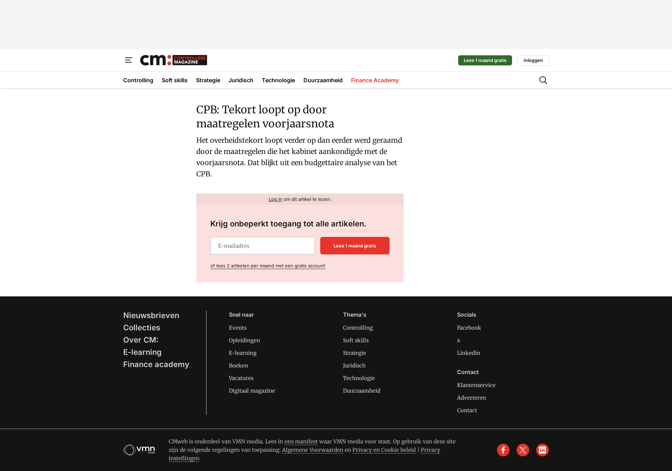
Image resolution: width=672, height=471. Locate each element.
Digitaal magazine (252, 390)
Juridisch (354, 365)
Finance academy (156, 364)
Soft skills (356, 340)
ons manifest (301, 441)
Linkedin (468, 353)
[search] (543, 80)
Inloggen (533, 60)
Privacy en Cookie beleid (384, 450)
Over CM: (141, 339)
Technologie (359, 378)
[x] (523, 450)
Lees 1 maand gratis (485, 60)
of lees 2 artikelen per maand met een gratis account (267, 265)
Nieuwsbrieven (151, 315)
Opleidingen (244, 340)
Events (237, 327)
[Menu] (128, 60)
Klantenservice (476, 385)
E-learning (142, 352)
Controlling (358, 327)
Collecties (141, 327)
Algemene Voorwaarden (312, 450)
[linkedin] (542, 450)
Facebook (469, 327)
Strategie (354, 353)
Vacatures (241, 378)
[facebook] (503, 450)
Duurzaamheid (361, 390)
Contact (467, 410)
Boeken (238, 365)
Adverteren (471, 397)
